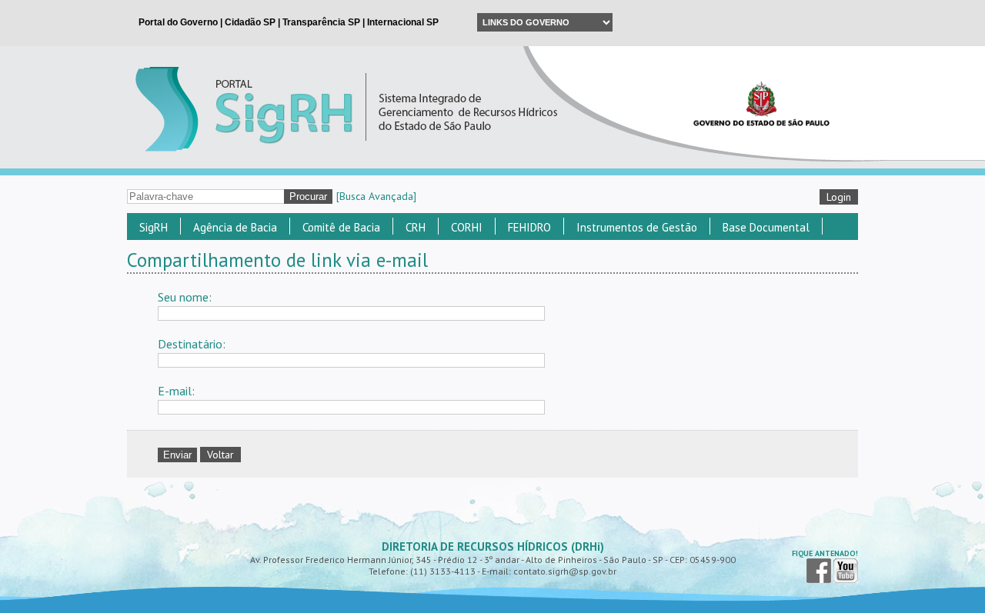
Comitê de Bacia (341, 227)
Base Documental (766, 227)
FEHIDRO (529, 227)
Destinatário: (191, 343)
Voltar (220, 454)
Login (838, 197)
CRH (416, 227)
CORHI (466, 227)
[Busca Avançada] (376, 196)
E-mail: (176, 390)
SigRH (153, 227)
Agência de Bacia (235, 227)
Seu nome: (185, 297)
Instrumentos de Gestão (636, 227)
